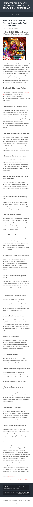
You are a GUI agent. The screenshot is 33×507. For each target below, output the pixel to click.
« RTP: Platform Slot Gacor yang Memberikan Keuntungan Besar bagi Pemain (14, 487)
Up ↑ (17, 503)
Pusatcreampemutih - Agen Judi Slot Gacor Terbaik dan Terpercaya (16, 5)
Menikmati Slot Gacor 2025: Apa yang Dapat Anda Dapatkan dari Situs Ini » (17, 493)
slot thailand (18, 479)
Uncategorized (11, 476)
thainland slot (24, 479)
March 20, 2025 (7, 28)
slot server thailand (9, 479)
